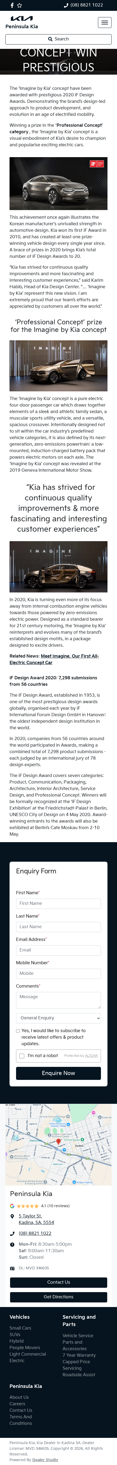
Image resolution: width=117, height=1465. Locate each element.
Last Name (27, 916)
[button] (105, 22)
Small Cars (20, 1328)
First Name (28, 893)
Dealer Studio (45, 1460)
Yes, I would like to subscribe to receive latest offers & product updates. (53, 1037)
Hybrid (17, 1341)
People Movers (25, 1347)
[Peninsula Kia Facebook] (13, 5)
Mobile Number (32, 963)
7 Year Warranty (79, 1355)
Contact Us (58, 1282)
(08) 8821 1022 (86, 5)
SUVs (15, 1334)
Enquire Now (58, 1073)
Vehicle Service (78, 1336)
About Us (19, 1397)
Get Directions (58, 1297)
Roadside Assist (79, 1375)
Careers (17, 1404)
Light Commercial (28, 1354)
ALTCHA (91, 1056)
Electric (17, 1360)
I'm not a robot (43, 1055)
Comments (28, 986)
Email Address (31, 939)
